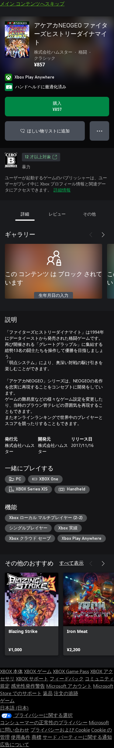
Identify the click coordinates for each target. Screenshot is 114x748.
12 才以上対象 (38, 157)
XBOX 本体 (11, 671)
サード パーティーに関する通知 (77, 737)
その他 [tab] (89, 214)
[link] (31, 614)
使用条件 (20, 737)
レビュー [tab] (57, 214)
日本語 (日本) (14, 707)
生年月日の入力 (53, 295)
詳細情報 (62, 190)
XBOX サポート (32, 678)
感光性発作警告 (28, 686)
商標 (36, 737)
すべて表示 (71, 563)
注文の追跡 (66, 693)
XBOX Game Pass (71, 671)
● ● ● (99, 130)
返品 (48, 693)
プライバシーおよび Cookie (60, 729)
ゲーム (7, 700)
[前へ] (91, 234)
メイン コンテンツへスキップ (32, 3)
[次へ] (103, 234)
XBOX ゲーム (38, 671)
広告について (14, 744)
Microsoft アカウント (69, 686)
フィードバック (67, 678)
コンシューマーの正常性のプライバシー (44, 722)
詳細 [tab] (25, 214)
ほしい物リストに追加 (48, 131)
